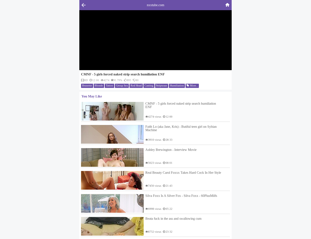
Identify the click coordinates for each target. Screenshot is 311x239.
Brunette (87, 85)
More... (193, 85)
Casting (148, 85)
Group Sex (122, 85)
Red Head (136, 85)
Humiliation (177, 85)
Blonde (99, 85)
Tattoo (109, 85)
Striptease (161, 85)
